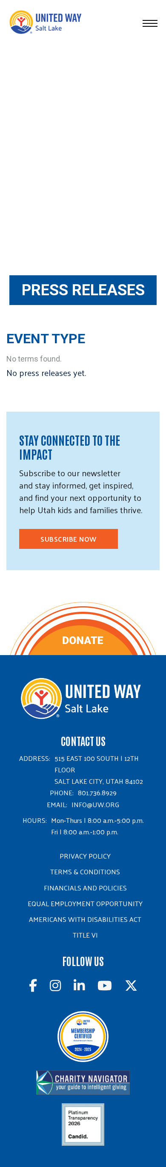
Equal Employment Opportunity (85, 903)
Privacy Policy (85, 856)
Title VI (85, 935)
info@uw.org (95, 804)
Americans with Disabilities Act (85, 919)
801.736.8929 (97, 792)
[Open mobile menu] (150, 23)
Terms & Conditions (85, 871)
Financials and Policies (85, 887)
